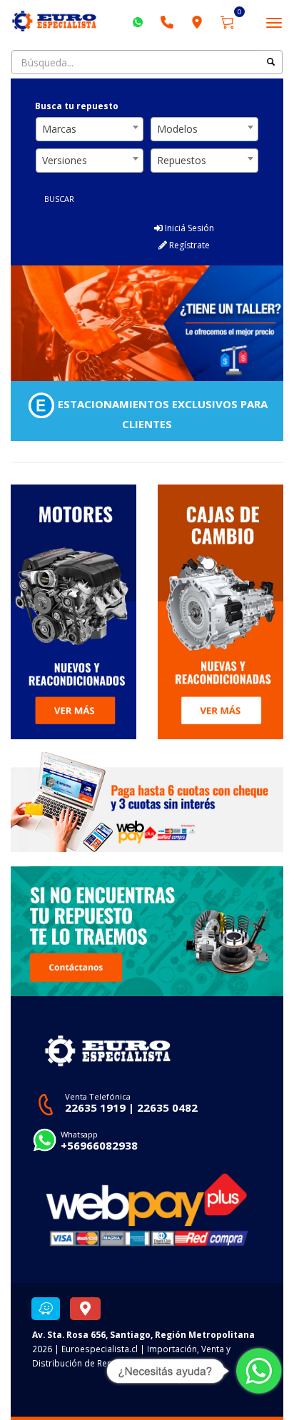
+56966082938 (99, 1145)
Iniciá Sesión (188, 228)
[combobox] (89, 129)
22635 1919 (95, 1107)
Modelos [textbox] (177, 129)
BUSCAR (59, 198)
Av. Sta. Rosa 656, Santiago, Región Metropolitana (143, 1334)
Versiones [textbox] (64, 160)
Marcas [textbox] (59, 129)
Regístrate (188, 245)
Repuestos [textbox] (181, 160)
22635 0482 (167, 1107)
